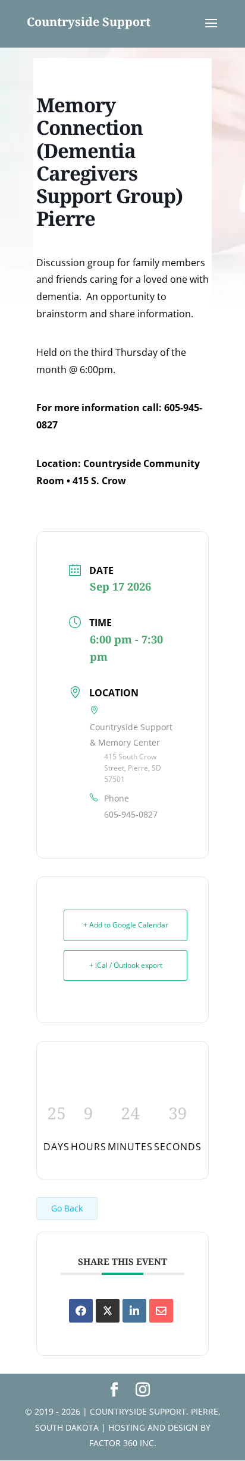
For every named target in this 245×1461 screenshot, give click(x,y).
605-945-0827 (131, 814)
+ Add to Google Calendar (125, 925)
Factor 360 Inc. (122, 1443)
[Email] (161, 1311)
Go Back (67, 1208)
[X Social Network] (108, 1311)
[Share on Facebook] (81, 1311)
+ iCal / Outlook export (125, 965)
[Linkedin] (134, 1311)
